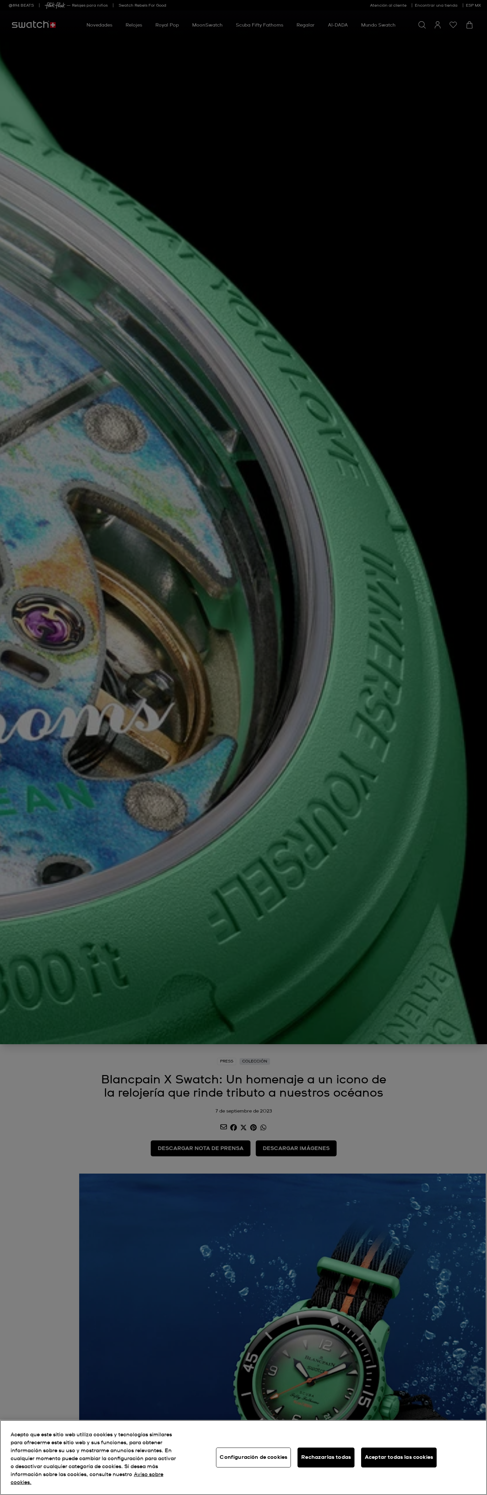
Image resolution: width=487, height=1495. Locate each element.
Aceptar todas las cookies (399, 1457)
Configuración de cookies (253, 1457)
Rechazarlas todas (326, 1457)
